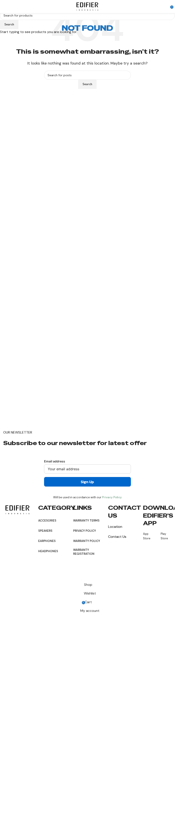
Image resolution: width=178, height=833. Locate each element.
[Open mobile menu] (5, 6)
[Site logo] (87, 6)
